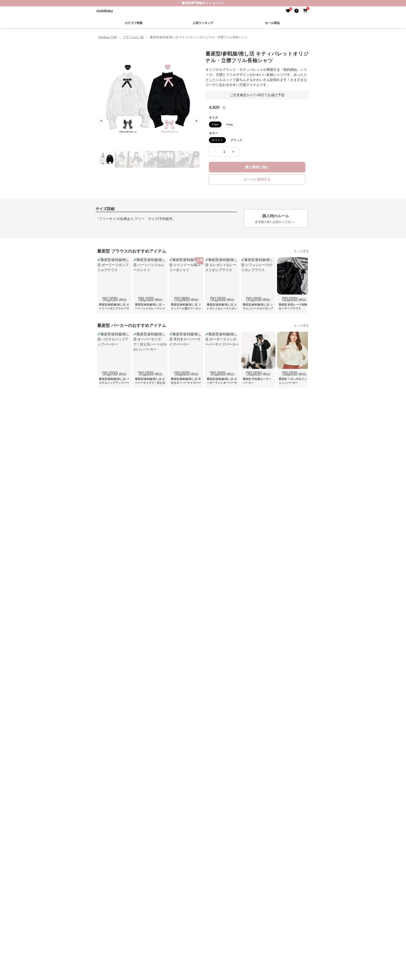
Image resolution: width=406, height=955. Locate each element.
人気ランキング (203, 23)
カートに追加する (257, 179)
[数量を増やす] (233, 151)
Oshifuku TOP (107, 37)
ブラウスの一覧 (133, 37)
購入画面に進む (257, 167)
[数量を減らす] (215, 151)
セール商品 (272, 23)
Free (215, 124)
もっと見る (301, 251)
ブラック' (236, 140)
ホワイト (217, 140)
